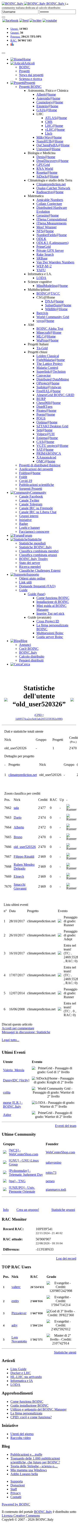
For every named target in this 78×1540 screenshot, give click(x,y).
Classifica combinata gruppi (38, 555)
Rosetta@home (46, 172)
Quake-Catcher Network (53, 188)
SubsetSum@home (58, 305)
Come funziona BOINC (52, 598)
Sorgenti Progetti (30, 488)
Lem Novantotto (19, 1339)
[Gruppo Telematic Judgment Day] (4, 1173)
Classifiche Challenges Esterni (39, 570)
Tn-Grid (42, 348)
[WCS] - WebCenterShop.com (23, 1152)
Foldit (23, 477)
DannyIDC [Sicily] (16, 1080)
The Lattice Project (49, 364)
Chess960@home (48, 403)
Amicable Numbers (49, 200)
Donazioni (17, 1485)
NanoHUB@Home (49, 141)
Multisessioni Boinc (49, 633)
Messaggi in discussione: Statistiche (26, 1032)
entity (15, 1301)
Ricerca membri (30, 566)
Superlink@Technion (51, 371)
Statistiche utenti (65, 1352)
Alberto (19, 827)
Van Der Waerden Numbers (55, 262)
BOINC (24, 67)
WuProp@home (47, 340)
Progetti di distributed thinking (39, 465)
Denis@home (45, 157)
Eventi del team (65, 1126)
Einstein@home (47, 106)
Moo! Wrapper (46, 227)
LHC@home (54, 125)
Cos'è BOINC (29, 648)
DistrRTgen (44, 406)
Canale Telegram (30, 504)
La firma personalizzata (26, 1413)
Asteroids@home (48, 98)
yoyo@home (45, 321)
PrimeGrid (43, 246)
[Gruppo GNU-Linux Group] (4, 1162)
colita (6, 1092)
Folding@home (30, 473)
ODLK (41, 239)
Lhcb (48, 133)
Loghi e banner (29, 527)
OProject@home (47, 383)
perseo (50, 1181)
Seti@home (44, 430)
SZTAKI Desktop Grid (52, 426)
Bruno (18, 837)
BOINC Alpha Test (49, 328)
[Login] (3, 17)
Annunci (25, 645)
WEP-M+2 (44, 266)
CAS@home (45, 442)
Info (6, 1210)
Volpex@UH (45, 434)
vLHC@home (55, 129)
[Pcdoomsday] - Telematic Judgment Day (26, 1172)
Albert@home (46, 94)
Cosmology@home (49, 102)
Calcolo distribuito (31, 656)
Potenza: (15, 36)
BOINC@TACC (48, 293)
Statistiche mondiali (32, 543)
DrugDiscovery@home (52, 161)
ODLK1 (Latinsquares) (52, 243)
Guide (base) (36, 594)
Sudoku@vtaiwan (48, 387)
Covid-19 (25, 481)
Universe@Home (48, 149)
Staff (13, 1489)
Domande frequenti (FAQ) (37, 586)
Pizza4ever (18, 1313)
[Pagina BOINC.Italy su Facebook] (10, 20)
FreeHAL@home (48, 391)
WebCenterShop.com (60, 1152)
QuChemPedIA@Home (53, 145)
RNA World (44, 168)
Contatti (15, 1497)
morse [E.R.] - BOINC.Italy (13, 1104)
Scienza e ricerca (30, 79)
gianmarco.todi (56, 1189)
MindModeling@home (52, 285)
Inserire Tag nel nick (50, 613)
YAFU (41, 270)
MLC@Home (46, 336)
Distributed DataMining (52, 379)
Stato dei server (29, 563)
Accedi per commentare (18, 1028)
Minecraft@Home (48, 332)
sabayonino (53, 1162)
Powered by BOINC (16, 1504)
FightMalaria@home (50, 360)
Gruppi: (15, 32)
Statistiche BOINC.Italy (35, 547)
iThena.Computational (51, 219)
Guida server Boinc (49, 637)
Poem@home (45, 414)
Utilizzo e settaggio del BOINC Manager (38, 1409)
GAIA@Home (46, 110)
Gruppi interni (28, 516)
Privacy (15, 1493)
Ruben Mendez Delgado (24, 866)
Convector (43, 375)
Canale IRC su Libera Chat (37, 512)
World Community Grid (52, 317)
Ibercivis (42, 313)
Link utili (25, 582)
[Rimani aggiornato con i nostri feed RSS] (49, 20)
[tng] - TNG (17, 1181)
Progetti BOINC (30, 86)
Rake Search (45, 254)
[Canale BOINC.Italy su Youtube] (24, 20)
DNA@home (54, 301)
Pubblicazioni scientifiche (36, 485)
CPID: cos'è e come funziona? (31, 1417)
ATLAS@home (56, 118)
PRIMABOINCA (48, 453)
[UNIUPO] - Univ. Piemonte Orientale (22, 1189)
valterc (16, 1287)
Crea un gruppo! (27, 1210)
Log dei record (66, 1258)
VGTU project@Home (52, 445)
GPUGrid (43, 165)
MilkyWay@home (49, 137)
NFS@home (45, 231)
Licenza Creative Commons (21, 1515)
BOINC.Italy (28, 652)
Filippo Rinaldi (24, 856)
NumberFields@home (51, 235)
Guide (23, 590)
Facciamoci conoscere (34, 531)
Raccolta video (20, 1438)
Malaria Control (47, 367)
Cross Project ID (47, 621)
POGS (41, 418)
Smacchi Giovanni (20, 886)
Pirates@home (46, 410)
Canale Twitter (29, 500)
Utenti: (14, 28)
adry (14, 1325)
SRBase (41, 258)
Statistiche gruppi (63, 1210)
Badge (23, 524)
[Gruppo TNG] (4, 1181)
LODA (41, 278)
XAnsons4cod (46, 457)
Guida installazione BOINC (29, 1405)
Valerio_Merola (13, 1070)
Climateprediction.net (51, 184)
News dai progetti (31, 75)
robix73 (51, 1172)
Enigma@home (47, 438)
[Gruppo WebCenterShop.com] (4, 1152)
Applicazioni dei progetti (36, 469)
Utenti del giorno (22, 1434)
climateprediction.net (22, 775)
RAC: (13, 40)
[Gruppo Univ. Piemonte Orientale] (4, 1190)
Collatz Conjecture (49, 204)
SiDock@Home (47, 176)
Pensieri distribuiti (31, 660)
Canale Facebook (31, 496)
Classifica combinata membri (38, 551)
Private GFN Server (50, 250)
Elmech (19, 876)
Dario (17, 817)
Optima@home (46, 422)
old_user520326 (25, 847)
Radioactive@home (49, 192)
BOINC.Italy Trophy (33, 559)
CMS (48, 122)
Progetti (24, 71)
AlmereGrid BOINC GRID (55, 395)
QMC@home (45, 461)
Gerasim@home (47, 215)
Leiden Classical (47, 356)
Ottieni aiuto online (32, 578)
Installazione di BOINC (52, 602)
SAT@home (45, 449)
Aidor (7, 1115)
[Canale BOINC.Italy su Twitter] (35, 20)
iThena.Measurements (51, 223)
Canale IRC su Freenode (36, 508)
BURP (41, 399)
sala (16, 808)
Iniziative (25, 520)
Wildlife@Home (56, 309)
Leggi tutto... (10, 1040)
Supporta (16, 1481)
